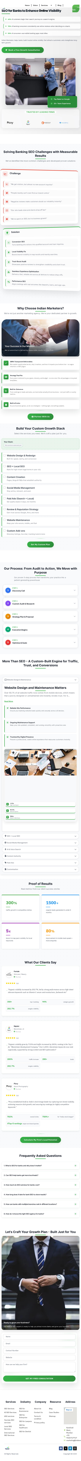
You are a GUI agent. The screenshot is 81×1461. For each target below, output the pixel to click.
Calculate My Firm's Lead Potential (40, 1140)
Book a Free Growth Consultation (24, 50)
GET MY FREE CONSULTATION (39, 1378)
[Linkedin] (70, 1448)
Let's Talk (76, 8)
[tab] (40, 680)
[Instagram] (75, 1448)
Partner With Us (42, 416)
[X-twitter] (66, 1448)
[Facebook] (61, 1448)
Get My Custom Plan (40, 544)
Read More (8, 701)
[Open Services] (51, 5)
